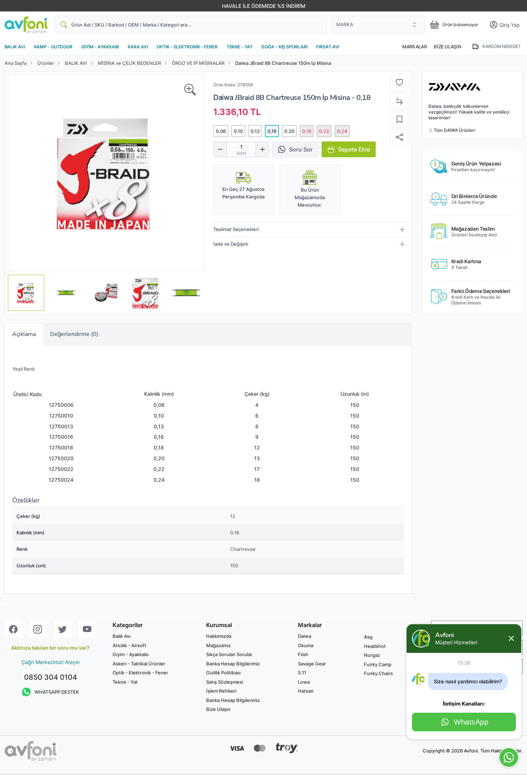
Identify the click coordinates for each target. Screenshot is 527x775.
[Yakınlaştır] (190, 89)
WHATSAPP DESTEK (56, 692)
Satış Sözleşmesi (224, 682)
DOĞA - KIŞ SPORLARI (284, 46)
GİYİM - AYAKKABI (100, 46)
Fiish (303, 654)
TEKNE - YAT (240, 46)
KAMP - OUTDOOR (53, 46)
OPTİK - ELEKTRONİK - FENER (187, 46)
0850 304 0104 (50, 677)
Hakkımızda (218, 636)
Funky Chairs (378, 673)
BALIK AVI (15, 46)
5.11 (302, 672)
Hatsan (306, 691)
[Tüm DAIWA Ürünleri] (472, 87)
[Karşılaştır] (399, 101)
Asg (368, 637)
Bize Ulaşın (447, 46)
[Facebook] (14, 629)
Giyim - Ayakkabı (130, 654)
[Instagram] (38, 629)
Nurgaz (372, 655)
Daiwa (223, 97)
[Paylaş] (399, 137)
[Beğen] (399, 83)
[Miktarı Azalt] (220, 149)
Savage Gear (312, 663)
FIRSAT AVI (327, 46)
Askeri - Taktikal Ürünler (139, 663)
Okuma (305, 645)
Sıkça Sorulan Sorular (229, 654)
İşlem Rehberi (221, 691)
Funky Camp (377, 664)
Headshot (375, 646)
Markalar (414, 46)
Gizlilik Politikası (223, 672)
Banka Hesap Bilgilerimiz (233, 663)
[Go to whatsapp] (509, 757)
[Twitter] (63, 629)
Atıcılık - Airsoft (129, 645)
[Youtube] (87, 629)
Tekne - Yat (125, 682)
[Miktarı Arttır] (262, 149)
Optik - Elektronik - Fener (140, 672)
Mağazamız (218, 645)
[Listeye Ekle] (399, 119)
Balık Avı (121, 636)
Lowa (304, 682)
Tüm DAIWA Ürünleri (454, 130)
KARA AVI (138, 46)
